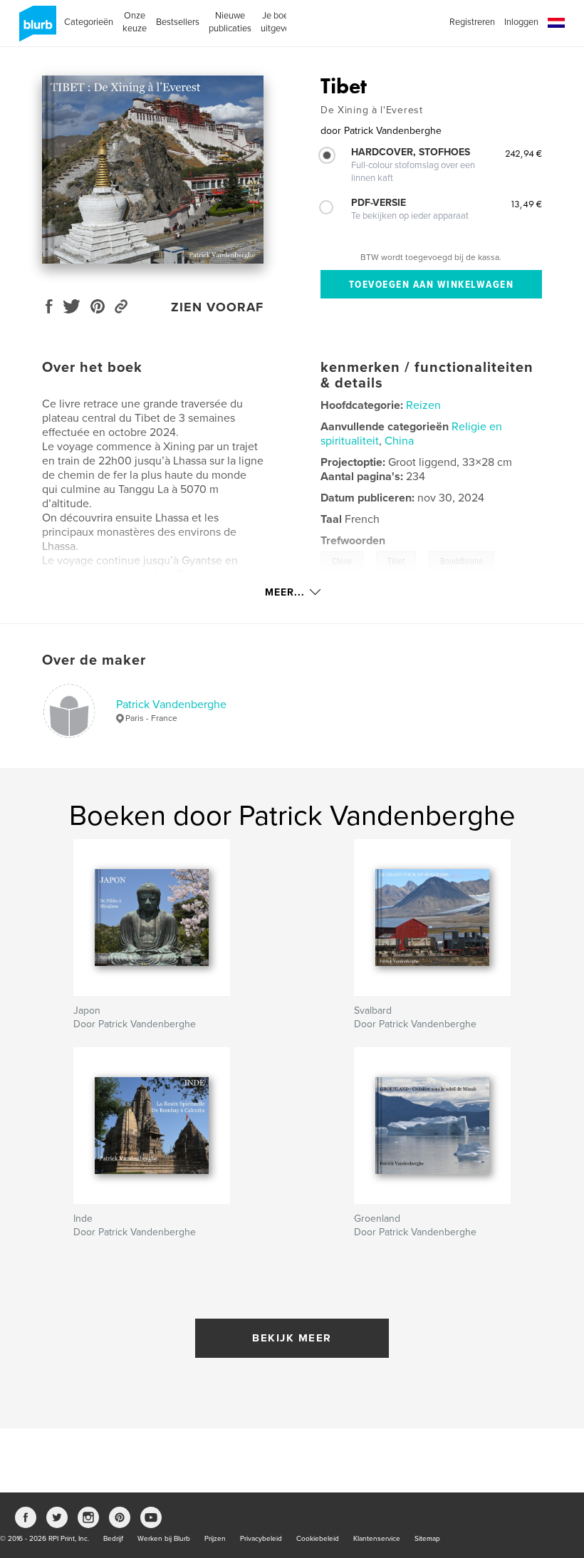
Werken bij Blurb (163, 1538)
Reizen (423, 405)
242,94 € (523, 153)
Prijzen (215, 1538)
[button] (556, 23)
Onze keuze (134, 22)
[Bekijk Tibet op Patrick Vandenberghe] (153, 170)
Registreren (472, 22)
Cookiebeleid (317, 1538)
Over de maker (94, 660)
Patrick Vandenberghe (171, 704)
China (399, 441)
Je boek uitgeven (278, 22)
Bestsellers (177, 22)
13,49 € (526, 203)
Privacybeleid (261, 1538)
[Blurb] (35, 29)
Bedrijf (113, 1538)
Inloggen (521, 22)
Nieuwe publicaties (230, 22)
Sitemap (427, 1538)
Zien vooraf (217, 307)
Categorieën (88, 22)
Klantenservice (376, 1538)
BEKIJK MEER (292, 1337)
